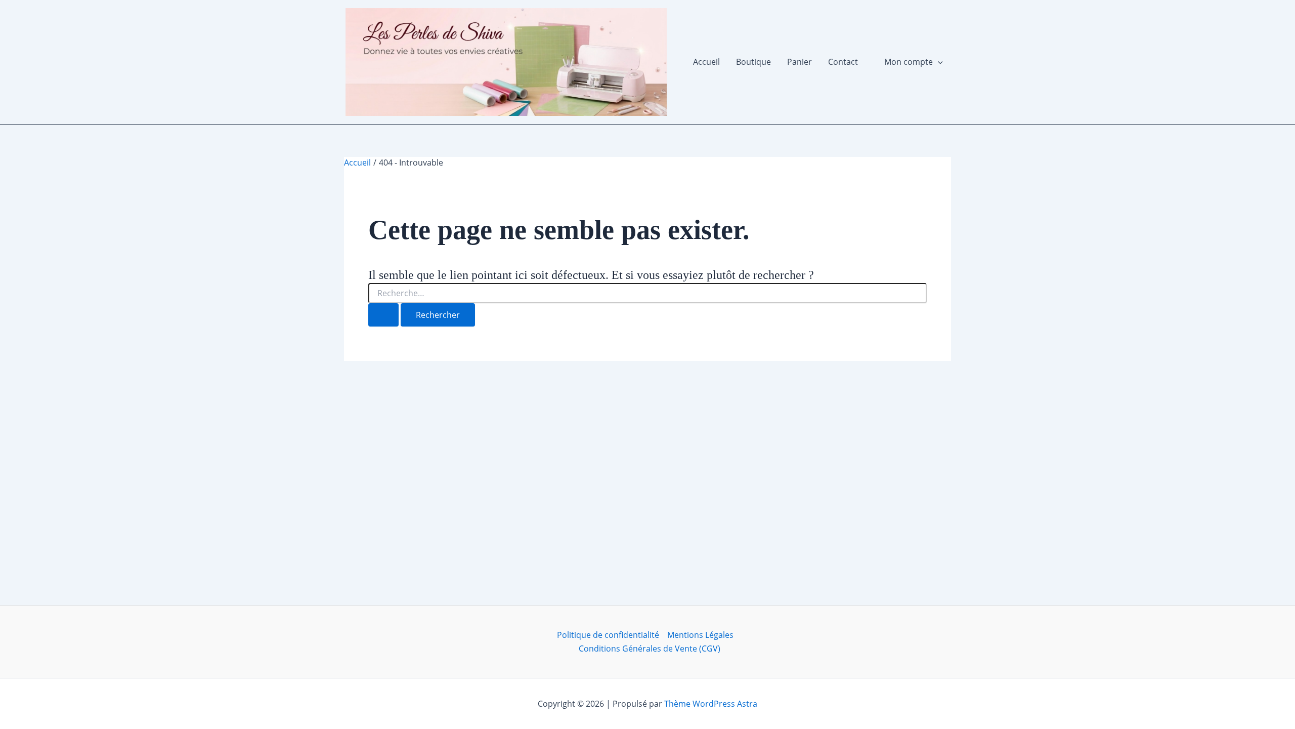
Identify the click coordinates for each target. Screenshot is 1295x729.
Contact (843, 61)
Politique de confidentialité (608, 634)
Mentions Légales (700, 634)
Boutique (753, 61)
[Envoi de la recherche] (383, 315)
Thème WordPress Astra (710, 703)
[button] (938, 61)
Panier (799, 61)
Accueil (706, 61)
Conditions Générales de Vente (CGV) (649, 648)
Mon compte (908, 61)
